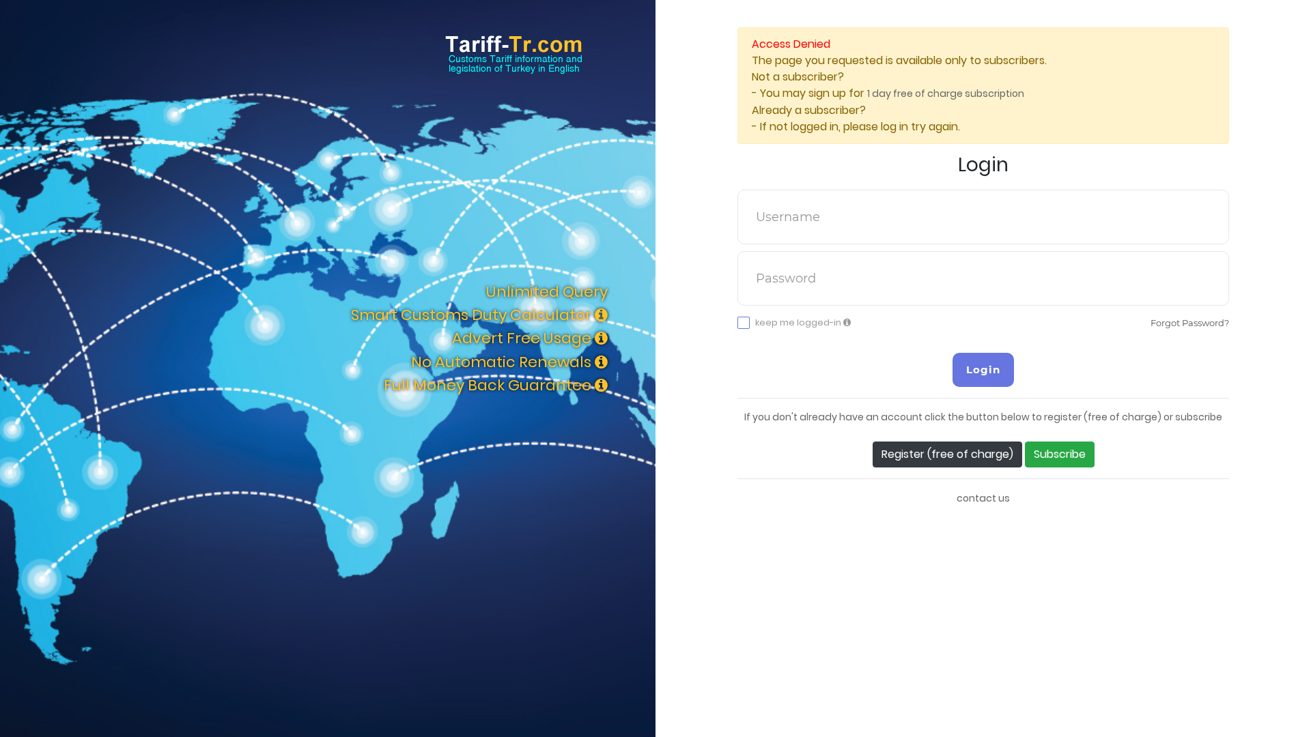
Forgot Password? (1190, 322)
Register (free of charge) (947, 454)
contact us (983, 498)
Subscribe (1060, 454)
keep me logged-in (799, 323)
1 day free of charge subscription (945, 93)
